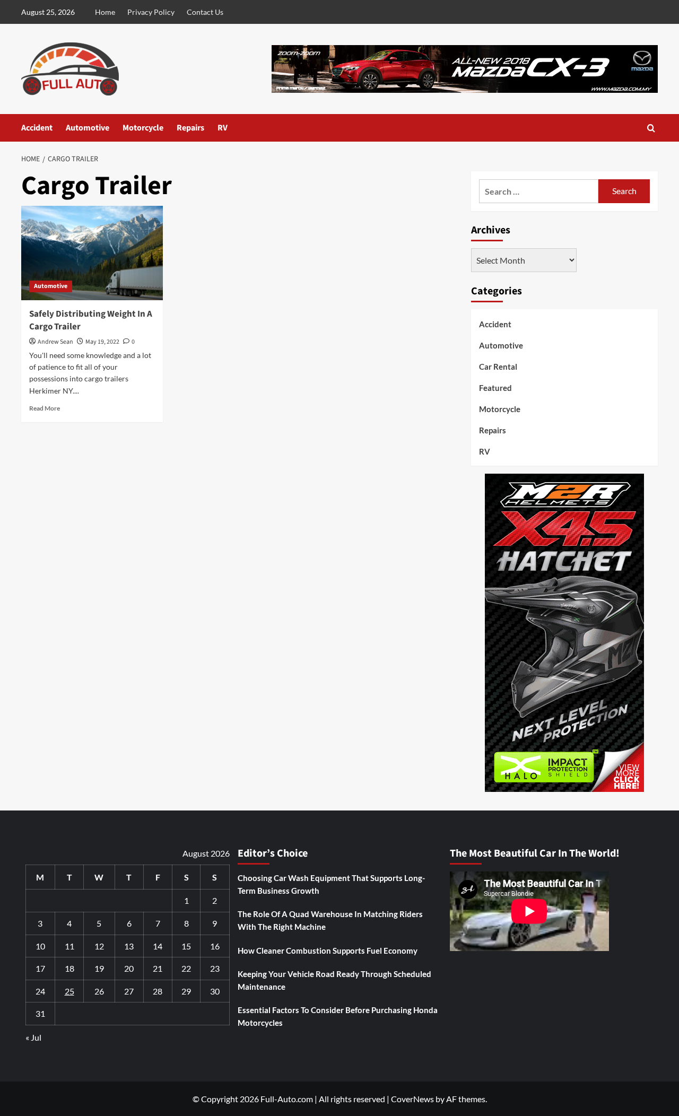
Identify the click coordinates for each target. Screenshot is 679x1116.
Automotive (87, 128)
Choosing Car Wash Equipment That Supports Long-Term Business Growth (331, 884)
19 (99, 968)
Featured (495, 388)
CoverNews (412, 1099)
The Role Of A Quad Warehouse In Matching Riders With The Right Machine (330, 920)
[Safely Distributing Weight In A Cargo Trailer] (92, 253)
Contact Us (205, 11)
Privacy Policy (151, 11)
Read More (44, 408)
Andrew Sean (55, 341)
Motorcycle (143, 128)
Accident (37, 128)
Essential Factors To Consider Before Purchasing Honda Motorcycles (338, 1016)
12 (99, 946)
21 (157, 968)
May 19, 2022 (102, 341)
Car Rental (498, 366)
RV (222, 128)
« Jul (33, 1037)
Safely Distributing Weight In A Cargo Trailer (90, 320)
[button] (651, 128)
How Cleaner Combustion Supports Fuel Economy (327, 950)
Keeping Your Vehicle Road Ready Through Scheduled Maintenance (334, 980)
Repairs (190, 128)
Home (105, 11)
